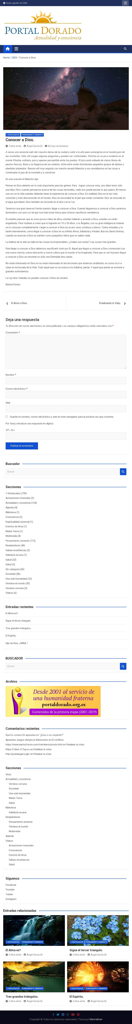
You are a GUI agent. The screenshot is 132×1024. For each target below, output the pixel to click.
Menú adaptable (125, 3)
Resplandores (13, 545)
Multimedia (11, 536)
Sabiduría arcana (14, 554)
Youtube (10, 889)
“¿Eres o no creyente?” (51, 735)
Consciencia (12, 517)
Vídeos (9, 592)
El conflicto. (58, 739)
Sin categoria (12, 569)
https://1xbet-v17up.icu (18, 749)
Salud (8, 559)
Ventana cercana (15, 588)
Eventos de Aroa (14, 526)
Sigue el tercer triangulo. (18, 620)
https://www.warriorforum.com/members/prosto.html (34, 744)
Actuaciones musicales (18, 498)
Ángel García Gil (34, 146)
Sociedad (10, 573)
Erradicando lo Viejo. (110, 303)
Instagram (11, 899)
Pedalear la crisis (75, 744)
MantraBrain (96, 1019)
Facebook (11, 884)
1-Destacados (12, 135)
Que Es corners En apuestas (21, 735)
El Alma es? (12, 613)
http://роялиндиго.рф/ (18, 754)
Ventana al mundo (15, 583)
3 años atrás (15, 146)
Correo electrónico (16, 388)
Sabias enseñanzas (16, 550)
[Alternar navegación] (16, 48)
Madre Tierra (12, 531)
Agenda (10, 507)
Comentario (13, 332)
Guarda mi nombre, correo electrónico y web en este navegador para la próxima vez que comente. (62, 416)
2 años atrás (15, 954)
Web (8, 402)
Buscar (123, 471)
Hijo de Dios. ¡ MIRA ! (16, 643)
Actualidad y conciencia (18, 502)
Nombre (11, 374)
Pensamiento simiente (32, 135)
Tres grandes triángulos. (18, 628)
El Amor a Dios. (19, 303)
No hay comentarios (58, 146)
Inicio (8, 774)
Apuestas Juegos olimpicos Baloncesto (27, 739)
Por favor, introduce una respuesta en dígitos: (30, 423)
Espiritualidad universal (17, 521)
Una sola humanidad (16, 578)
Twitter (9, 894)
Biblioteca (11, 512)
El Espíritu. (11, 635)
